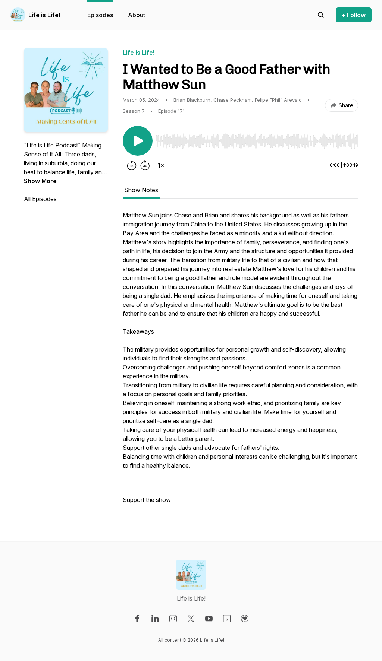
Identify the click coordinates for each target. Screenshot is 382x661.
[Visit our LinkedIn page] (155, 618)
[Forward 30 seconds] (145, 165)
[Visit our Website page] (227, 618)
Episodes (100, 15)
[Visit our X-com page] (191, 618)
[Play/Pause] (138, 141)
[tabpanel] (240, 361)
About (136, 15)
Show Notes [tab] (141, 190)
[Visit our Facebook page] (137, 618)
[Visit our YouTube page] (209, 618)
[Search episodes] (321, 14)
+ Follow (354, 15)
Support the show (147, 499)
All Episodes (40, 199)
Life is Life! (44, 15)
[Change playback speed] (160, 165)
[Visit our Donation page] (244, 618)
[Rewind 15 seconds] (131, 165)
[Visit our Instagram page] (173, 618)
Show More (40, 181)
